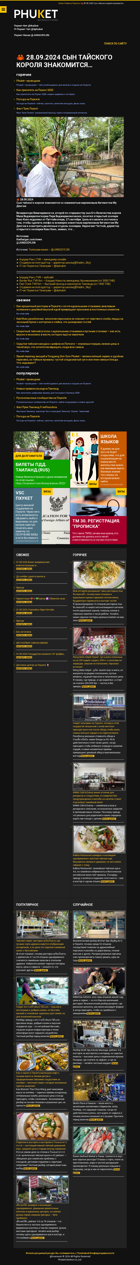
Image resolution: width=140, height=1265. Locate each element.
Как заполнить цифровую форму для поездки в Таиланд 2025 (47, 393)
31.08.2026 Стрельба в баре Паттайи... (36, 609)
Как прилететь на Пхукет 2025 (34, 90)
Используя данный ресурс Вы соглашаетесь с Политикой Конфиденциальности (70, 1253)
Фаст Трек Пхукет (27, 108)
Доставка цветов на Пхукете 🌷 (32, 665)
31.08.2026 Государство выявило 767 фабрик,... (41, 654)
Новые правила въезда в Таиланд (37, 388)
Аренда (20, 587)
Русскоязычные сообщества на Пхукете (41, 397)
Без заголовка (23, 632)
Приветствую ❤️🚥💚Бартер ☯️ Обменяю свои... (41, 598)
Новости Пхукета (72, 3)
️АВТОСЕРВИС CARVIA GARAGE (32, 643)
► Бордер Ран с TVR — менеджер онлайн (41, 259)
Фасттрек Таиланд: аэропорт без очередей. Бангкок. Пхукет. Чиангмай (52, 411)
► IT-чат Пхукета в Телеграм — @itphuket (41, 265)
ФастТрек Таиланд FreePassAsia (36, 407)
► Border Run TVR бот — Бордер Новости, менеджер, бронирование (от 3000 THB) (65, 280)
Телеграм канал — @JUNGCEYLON (49, 249)
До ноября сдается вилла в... (31, 576)
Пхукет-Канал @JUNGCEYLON (31, 35)
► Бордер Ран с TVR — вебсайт (35, 277)
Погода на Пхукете (28, 99)
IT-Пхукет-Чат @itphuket (28, 29)
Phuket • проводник (28, 80)
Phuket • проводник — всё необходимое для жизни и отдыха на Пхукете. (54, 85)
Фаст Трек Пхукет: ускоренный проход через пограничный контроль (51, 112)
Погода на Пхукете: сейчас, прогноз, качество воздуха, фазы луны (50, 103)
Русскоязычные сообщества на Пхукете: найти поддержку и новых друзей (55, 402)
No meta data (22, 313)
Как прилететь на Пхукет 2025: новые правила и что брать (45, 94)
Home (60, 3)
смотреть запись (24, 569)
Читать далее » (85, 621)
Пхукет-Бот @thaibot (25, 25)
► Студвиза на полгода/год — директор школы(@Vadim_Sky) (53, 262)
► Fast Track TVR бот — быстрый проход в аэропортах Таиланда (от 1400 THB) (63, 283)
